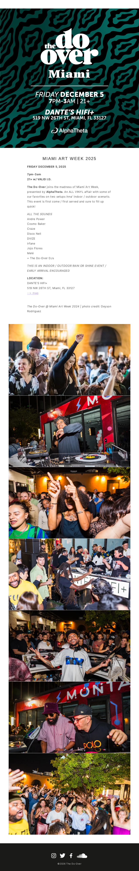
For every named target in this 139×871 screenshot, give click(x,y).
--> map (32, 293)
